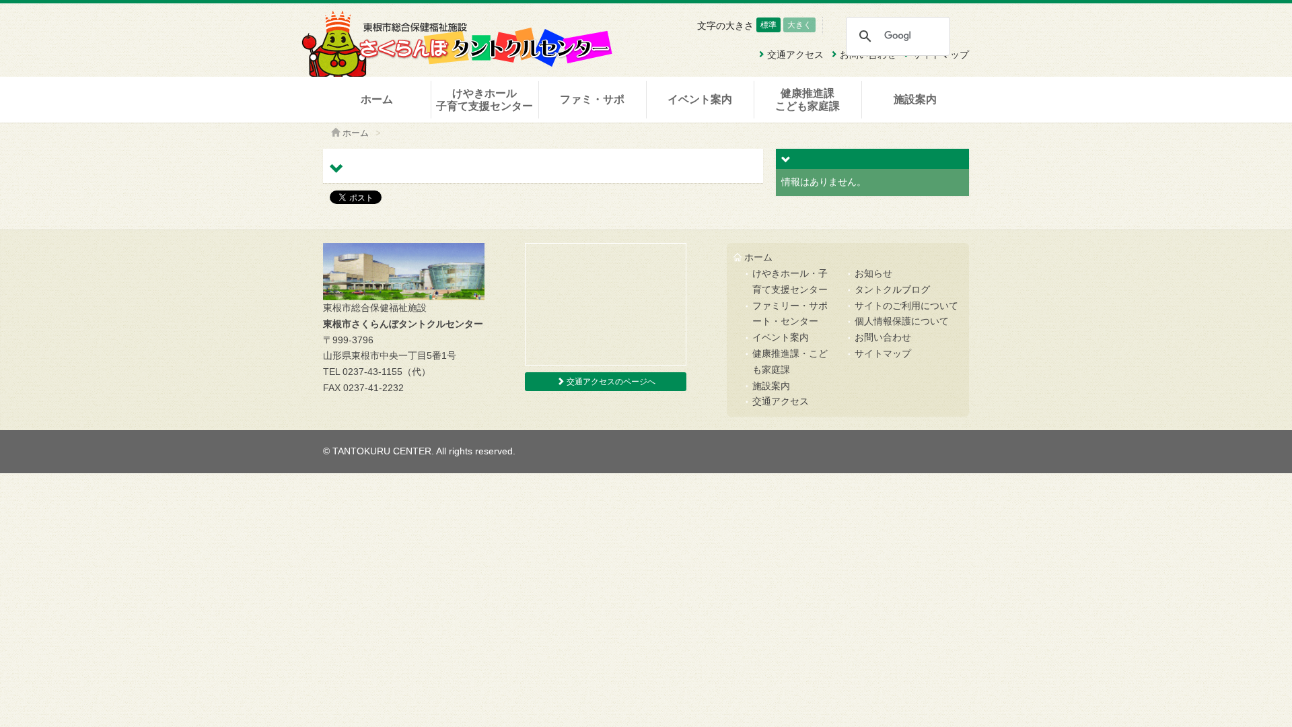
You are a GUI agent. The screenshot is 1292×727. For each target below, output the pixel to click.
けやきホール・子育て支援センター (790, 281)
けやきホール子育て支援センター (484, 100)
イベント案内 (700, 99)
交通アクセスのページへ (610, 381)
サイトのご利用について (906, 305)
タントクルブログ (892, 289)
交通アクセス (780, 401)
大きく (799, 25)
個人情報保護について (902, 321)
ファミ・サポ (592, 99)
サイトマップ (883, 353)
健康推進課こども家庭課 (807, 100)
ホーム (377, 99)
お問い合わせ (883, 337)
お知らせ (873, 273)
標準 (768, 25)
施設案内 (915, 99)
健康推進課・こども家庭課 (790, 361)
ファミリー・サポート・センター (790, 313)
